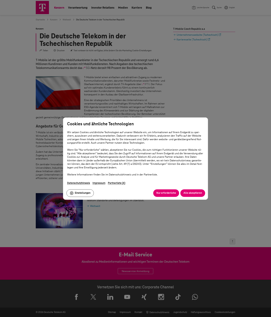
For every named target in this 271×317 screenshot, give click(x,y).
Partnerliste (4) (116, 183)
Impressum (99, 183)
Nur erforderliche (166, 193)
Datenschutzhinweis (78, 183)
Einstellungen (82, 193)
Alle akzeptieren (192, 193)
